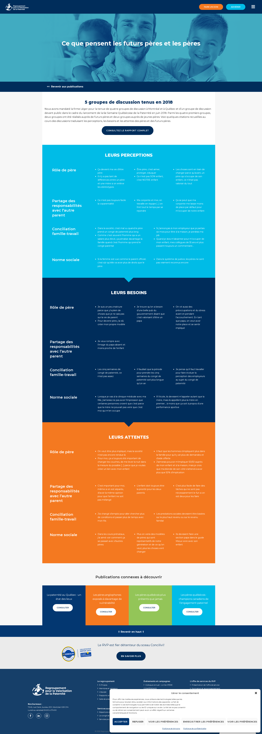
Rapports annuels (107, 695)
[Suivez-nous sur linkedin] (38, 715)
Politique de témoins (171, 728)
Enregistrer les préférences (203, 721)
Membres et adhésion (108, 688)
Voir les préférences (163, 721)
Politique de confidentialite (194, 728)
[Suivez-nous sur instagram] (46, 715)
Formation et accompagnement (206, 688)
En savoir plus (131, 656)
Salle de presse (105, 699)
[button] (255, 693)
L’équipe (102, 692)
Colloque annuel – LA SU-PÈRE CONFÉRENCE (158, 687)
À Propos (103, 685)
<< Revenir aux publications (65, 86)
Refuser (138, 721)
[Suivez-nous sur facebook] (30, 715)
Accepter (121, 721)
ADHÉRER (235, 7)
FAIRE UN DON (211, 7)
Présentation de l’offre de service (205, 685)
